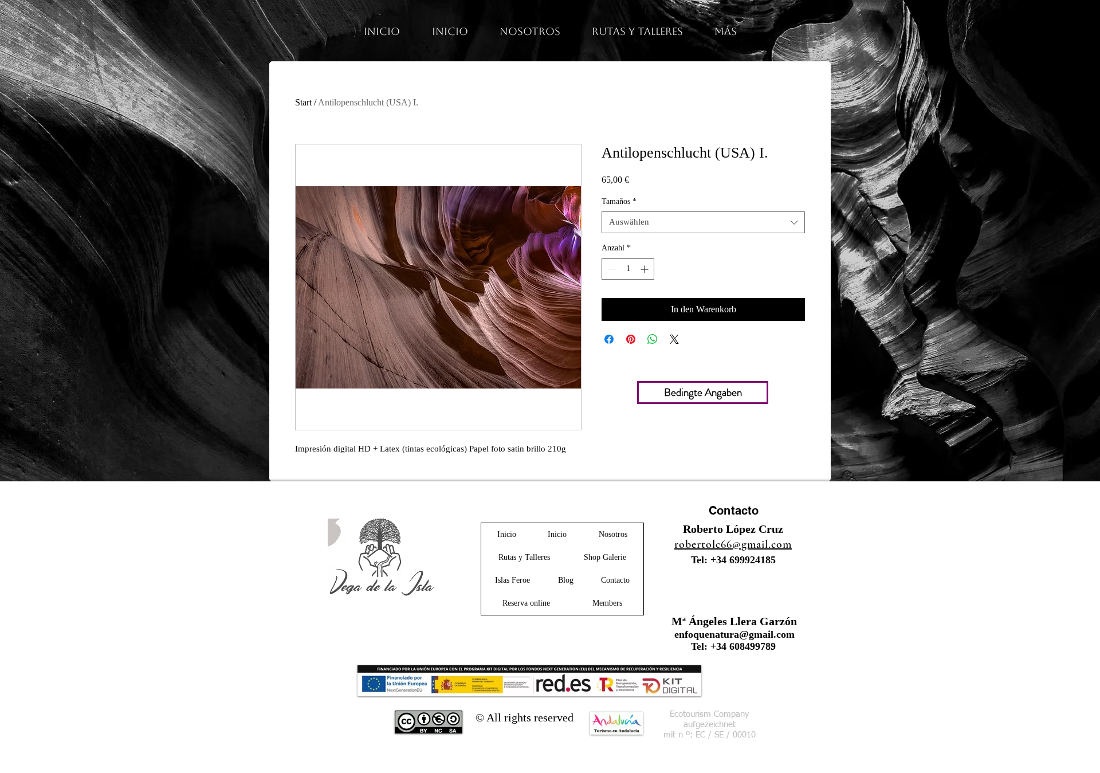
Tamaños (619, 201)
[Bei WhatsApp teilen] (652, 339)
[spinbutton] (628, 269)
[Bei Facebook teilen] (609, 339)
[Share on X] (674, 339)
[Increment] (645, 269)
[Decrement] (610, 269)
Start (303, 102)
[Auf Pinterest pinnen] (631, 339)
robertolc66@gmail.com (733, 544)
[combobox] (703, 222)
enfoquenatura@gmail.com (734, 634)
